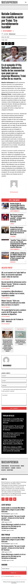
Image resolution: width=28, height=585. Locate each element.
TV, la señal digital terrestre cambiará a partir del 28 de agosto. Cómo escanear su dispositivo (13, 312)
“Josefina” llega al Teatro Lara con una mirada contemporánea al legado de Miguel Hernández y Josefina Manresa (18, 243)
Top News (13, 236)
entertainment (5, 279)
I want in (13, 572)
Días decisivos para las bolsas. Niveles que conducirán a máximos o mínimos (20, 342)
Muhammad (12, 34)
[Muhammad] (2, 34)
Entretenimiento (15, 211)
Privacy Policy (17, 576)
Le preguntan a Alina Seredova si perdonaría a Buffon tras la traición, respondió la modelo (13, 293)
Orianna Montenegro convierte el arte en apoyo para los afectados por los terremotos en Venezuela (18, 230)
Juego (12, 223)
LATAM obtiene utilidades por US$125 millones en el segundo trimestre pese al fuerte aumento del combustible (18, 256)
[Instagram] (6, 499)
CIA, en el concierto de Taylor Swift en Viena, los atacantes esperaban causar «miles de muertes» (13, 275)
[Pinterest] (9, 43)
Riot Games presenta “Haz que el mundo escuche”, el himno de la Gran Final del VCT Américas (17, 218)
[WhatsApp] (12, 43)
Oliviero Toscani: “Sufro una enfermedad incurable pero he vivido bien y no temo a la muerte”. (13, 303)
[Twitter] (6, 43)
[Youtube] (14, 499)
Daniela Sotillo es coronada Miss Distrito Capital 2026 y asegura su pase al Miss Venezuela (18, 206)
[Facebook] (2, 43)
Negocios (13, 262)
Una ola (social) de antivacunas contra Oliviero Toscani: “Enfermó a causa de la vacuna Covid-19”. (13, 284)
